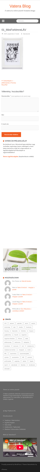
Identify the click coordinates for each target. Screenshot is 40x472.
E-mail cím (5, 124)
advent (12, 323)
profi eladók (7, 361)
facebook (28, 327)
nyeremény (13, 353)
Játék (26, 338)
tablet (24, 361)
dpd (14, 327)
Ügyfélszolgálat (9, 422)
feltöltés (23, 331)
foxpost (31, 331)
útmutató (7, 368)
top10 (6, 365)
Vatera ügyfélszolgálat (10, 156)
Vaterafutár (8, 425)
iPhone (20, 338)
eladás (21, 327)
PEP (23, 357)
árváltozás (32, 365)
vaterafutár (14, 365)
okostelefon (15, 357)
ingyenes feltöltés (9, 338)
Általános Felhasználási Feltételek (15, 429)
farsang (6, 331)
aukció (33, 323)
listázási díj (30, 346)
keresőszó (7, 346)
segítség (16, 361)
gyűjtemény (7, 335)
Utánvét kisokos (26, 281)
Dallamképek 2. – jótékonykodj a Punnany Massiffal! (9, 83)
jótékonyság (7, 342)
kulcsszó (15, 346)
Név (3, 115)
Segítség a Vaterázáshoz (12, 420)
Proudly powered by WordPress (11, 464)
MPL (5, 353)
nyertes (6, 357)
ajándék (19, 323)
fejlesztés (15, 331)
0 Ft (5, 323)
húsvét (16, 335)
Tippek (31, 361)
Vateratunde (26, 34)
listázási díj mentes (9, 350)
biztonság (7, 327)
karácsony (17, 342)
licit (23, 346)
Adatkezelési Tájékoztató (12, 427)
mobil (29, 350)
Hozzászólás (6, 96)
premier (30, 357)
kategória (26, 342)
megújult (21, 350)
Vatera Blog (20, 6)
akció (26, 323)
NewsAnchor (31, 464)
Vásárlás (23, 365)
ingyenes (24, 335)
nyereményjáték (24, 353)
